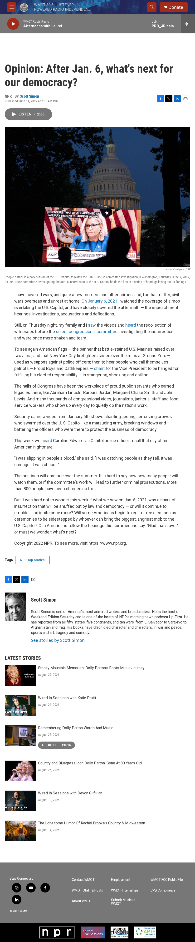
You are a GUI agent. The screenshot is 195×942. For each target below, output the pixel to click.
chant (99, 368)
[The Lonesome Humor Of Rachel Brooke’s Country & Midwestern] (20, 831)
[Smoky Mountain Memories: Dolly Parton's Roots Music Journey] (20, 675)
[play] (13, 24)
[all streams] (188, 23)
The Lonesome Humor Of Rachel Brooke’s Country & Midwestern (91, 823)
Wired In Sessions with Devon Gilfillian (70, 793)
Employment (120, 880)
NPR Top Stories (32, 560)
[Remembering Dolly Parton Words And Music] (20, 735)
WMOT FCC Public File (167, 880)
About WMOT (82, 901)
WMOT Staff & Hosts (87, 890)
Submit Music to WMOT (123, 902)
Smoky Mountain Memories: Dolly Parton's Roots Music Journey (91, 668)
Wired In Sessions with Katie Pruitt (67, 698)
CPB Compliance (163, 890)
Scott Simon (29, 96)
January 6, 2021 (102, 301)
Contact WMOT (83, 880)
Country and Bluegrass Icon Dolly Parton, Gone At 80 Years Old (90, 763)
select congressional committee (87, 331)
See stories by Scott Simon (58, 640)
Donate (175, 7)
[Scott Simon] (15, 607)
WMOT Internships (125, 890)
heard (130, 325)
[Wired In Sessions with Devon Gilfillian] (20, 801)
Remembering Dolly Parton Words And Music (75, 728)
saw (92, 325)
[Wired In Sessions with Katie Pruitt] (20, 705)
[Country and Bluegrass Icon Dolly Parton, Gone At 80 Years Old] (20, 771)
